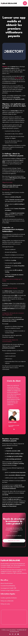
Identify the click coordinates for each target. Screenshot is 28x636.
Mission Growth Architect (7, 583)
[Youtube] (18, 634)
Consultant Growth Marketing (8, 585)
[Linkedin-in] (14, 429)
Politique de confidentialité (7, 600)
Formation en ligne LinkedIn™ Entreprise (10, 590)
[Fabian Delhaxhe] (9, 4)
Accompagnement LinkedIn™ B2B (8, 588)
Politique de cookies (5, 604)
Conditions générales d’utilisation (9, 597)
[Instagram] (12, 634)
